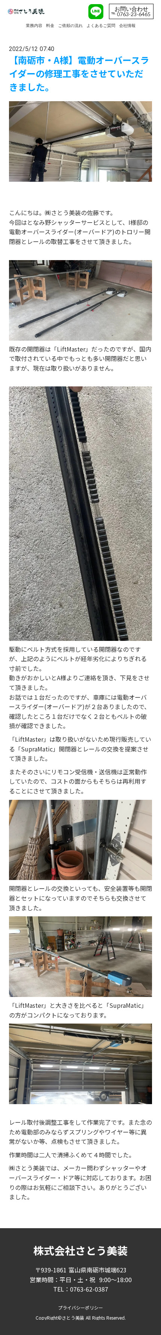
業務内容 (34, 25)
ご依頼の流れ (70, 25)
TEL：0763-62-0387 (80, 1288)
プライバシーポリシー (80, 1307)
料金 (50, 25)
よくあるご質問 (100, 25)
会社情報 (127, 25)
